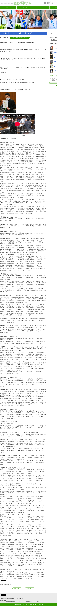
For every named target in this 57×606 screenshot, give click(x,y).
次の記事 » (29, 588)
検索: (51, 33)
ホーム (8, 7)
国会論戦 (21, 37)
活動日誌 (24, 7)
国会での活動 (15, 37)
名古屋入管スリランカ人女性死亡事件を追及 (17, 33)
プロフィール (41, 7)
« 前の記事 (16, 588)
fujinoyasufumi (7, 584)
